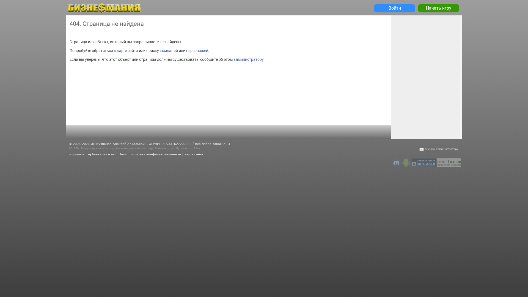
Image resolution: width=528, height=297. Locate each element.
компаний (169, 50)
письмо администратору (441, 148)
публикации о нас (102, 154)
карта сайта (194, 154)
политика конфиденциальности (156, 154)
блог (123, 154)
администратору (248, 59)
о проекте (76, 154)
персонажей (197, 50)
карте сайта (127, 50)
